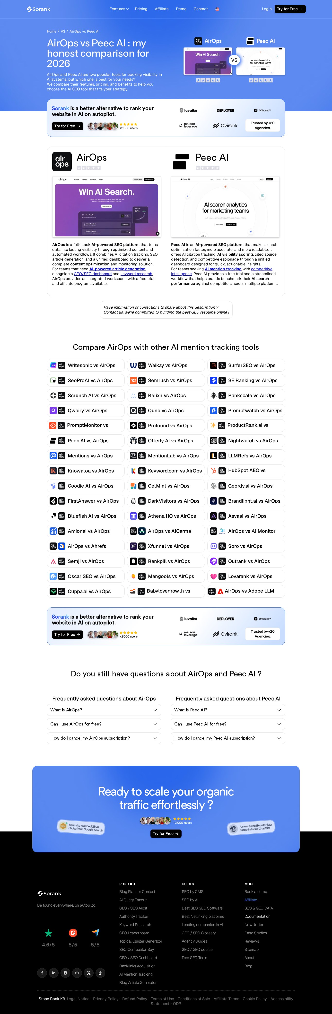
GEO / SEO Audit (133, 908)
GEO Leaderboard (134, 932)
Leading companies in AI (202, 924)
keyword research (136, 273)
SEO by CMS (192, 891)
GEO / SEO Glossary (199, 932)
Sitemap (252, 949)
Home (51, 31)
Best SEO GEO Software (202, 908)
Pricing (141, 8)
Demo (181, 8)
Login (267, 8)
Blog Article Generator (138, 982)
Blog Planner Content (137, 891)
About (250, 957)
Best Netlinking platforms (203, 916)
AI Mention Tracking (135, 974)
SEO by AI (190, 899)
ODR (177, 1003)
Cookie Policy (255, 998)
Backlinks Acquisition (137, 966)
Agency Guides (194, 941)
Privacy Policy (106, 998)
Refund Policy (134, 998)
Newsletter (254, 924)
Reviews (252, 941)
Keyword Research (135, 924)
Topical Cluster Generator (140, 941)
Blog (248, 966)
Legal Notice (78, 998)
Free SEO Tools (194, 957)
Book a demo (256, 891)
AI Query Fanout (133, 899)
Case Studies (256, 932)
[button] (119, 9)
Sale (194, 998)
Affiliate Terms (226, 998)
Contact (201, 8)
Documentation (258, 916)
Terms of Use (162, 998)
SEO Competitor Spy (136, 949)
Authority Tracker (133, 916)
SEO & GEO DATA (259, 908)
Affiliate (162, 8)
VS (63, 31)
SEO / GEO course (197, 949)
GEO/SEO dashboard (93, 273)
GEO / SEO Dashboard (138, 957)
